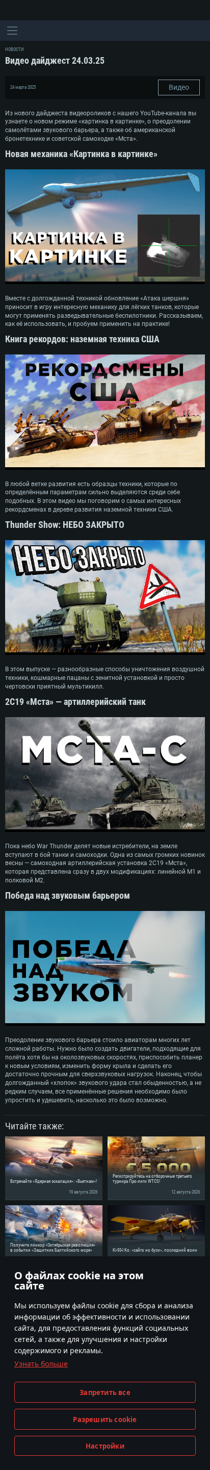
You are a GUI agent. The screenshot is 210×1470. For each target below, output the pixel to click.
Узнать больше (41, 1363)
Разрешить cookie (105, 1419)
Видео (179, 87)
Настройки (105, 1446)
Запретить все (105, 1392)
